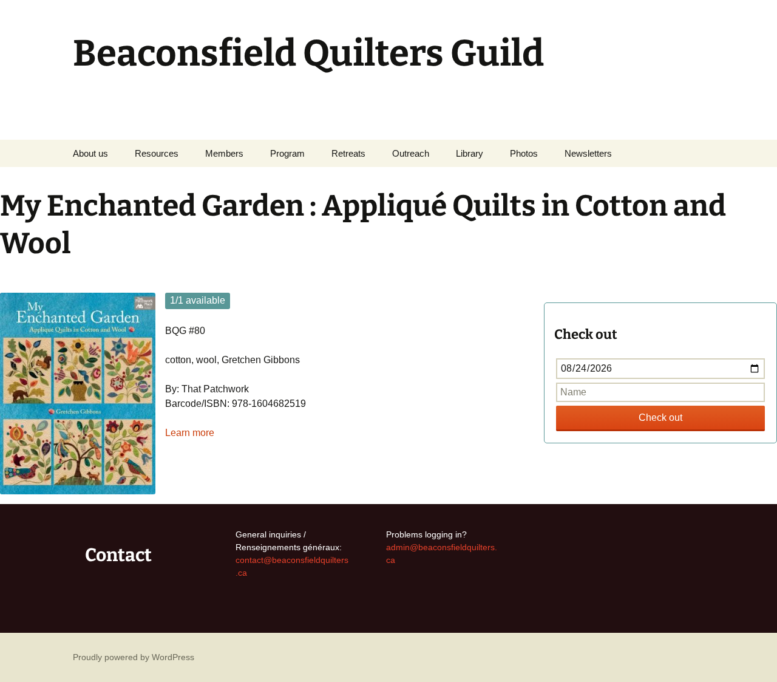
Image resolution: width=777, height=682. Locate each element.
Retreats (348, 153)
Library (469, 153)
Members (224, 153)
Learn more (189, 433)
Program (287, 153)
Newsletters (588, 153)
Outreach (410, 153)
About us (90, 153)
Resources (156, 153)
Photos (524, 153)
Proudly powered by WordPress (133, 657)
